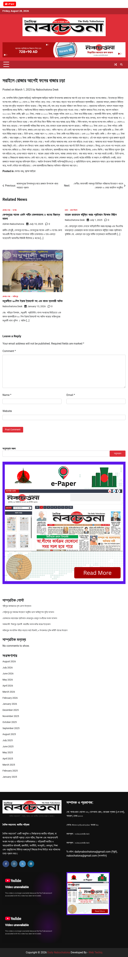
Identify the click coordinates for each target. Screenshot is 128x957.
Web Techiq (95, 952)
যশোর (15, 210)
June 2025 (8, 746)
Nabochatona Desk (47, 89)
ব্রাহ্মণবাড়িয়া (30, 171)
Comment (9, 351)
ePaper (11, 4)
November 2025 (10, 716)
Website (7, 411)
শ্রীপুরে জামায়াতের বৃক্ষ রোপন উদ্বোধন (16, 606)
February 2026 (10, 698)
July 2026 (7, 667)
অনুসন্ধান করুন (9, 448)
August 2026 (9, 661)
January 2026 (9, 704)
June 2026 (8, 673)
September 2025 (11, 728)
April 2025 (7, 758)
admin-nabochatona (13, 224)
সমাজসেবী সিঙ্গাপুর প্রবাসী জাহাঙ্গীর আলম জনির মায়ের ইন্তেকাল (26, 624)
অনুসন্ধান (117, 453)
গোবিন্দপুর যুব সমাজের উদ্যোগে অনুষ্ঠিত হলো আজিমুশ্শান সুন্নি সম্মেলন (28, 612)
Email (70, 395)
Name (6, 395)
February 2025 (10, 770)
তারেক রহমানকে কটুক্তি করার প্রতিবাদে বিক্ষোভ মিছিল (91, 214)
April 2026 (7, 685)
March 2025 (8, 764)
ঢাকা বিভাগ (74, 210)
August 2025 (9, 734)
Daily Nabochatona (58, 952)
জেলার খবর (19, 171)
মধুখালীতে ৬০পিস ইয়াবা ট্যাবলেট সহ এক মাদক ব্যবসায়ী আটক (32, 301)
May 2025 (7, 752)
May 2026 (7, 679)
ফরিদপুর (15, 296)
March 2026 (8, 691)
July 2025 (7, 740)
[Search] (121, 64)
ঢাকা (66, 210)
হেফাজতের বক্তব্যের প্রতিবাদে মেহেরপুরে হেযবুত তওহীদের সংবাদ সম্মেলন (29, 618)
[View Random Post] (115, 64)
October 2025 (9, 722)
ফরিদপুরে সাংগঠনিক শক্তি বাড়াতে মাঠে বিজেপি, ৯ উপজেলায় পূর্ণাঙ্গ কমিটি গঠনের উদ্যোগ (35, 630)
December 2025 (10, 710)
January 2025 (9, 776)
